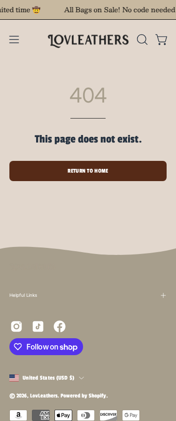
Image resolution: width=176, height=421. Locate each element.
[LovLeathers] (88, 39)
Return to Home (88, 170)
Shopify (97, 395)
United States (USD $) (48, 377)
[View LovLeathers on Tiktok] (38, 326)
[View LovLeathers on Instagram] (16, 326)
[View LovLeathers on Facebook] (60, 326)
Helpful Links (23, 295)
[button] (141, 39)
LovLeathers (43, 395)
